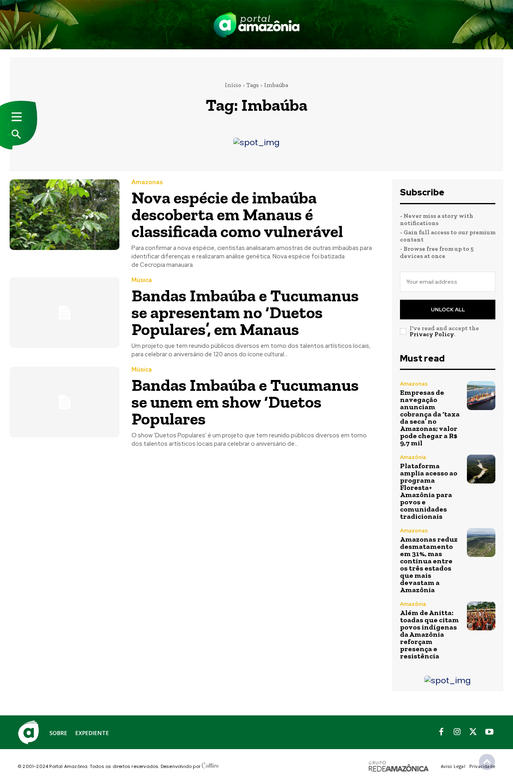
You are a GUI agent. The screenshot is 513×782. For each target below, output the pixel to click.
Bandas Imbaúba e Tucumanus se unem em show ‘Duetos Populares (245, 402)
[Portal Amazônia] (256, 24)
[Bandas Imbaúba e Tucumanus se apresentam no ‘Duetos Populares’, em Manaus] (64, 312)
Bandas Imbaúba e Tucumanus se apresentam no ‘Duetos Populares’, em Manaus (245, 312)
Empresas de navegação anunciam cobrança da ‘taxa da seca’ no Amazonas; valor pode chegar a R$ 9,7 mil (430, 417)
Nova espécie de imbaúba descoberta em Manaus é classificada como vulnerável (237, 214)
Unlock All (448, 309)
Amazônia (413, 457)
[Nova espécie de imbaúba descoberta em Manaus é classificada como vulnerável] (64, 214)
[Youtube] (489, 732)
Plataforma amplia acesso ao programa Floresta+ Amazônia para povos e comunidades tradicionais (428, 491)
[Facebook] (441, 732)
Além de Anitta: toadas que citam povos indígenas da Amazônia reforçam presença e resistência (429, 634)
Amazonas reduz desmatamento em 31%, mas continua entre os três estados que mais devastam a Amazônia (429, 564)
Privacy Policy (432, 334)
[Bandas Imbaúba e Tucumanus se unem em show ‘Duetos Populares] (64, 402)
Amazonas (147, 182)
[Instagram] (457, 732)
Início (233, 85)
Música (141, 280)
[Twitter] (473, 732)
